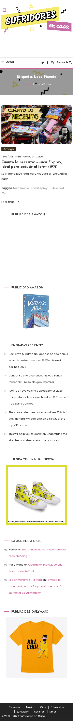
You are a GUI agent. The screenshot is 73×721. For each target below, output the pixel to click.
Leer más (8, 202)
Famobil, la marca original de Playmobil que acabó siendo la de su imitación (35, 586)
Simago (8, 149)
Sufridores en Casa (30, 156)
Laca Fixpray (39, 188)
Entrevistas (57, 707)
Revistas (39, 711)
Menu (9, 62)
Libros (53, 711)
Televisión (15, 707)
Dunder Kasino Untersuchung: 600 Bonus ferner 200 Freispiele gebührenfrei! (35, 379)
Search (62, 62)
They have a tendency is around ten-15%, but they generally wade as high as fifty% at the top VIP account (38, 418)
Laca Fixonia (21, 188)
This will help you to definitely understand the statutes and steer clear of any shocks (38, 437)
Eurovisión (23, 711)
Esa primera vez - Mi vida (25, 580)
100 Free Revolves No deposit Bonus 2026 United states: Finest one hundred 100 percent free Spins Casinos (38, 397)
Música (30, 707)
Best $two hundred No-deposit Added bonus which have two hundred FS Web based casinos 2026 (38, 360)
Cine (43, 707)
